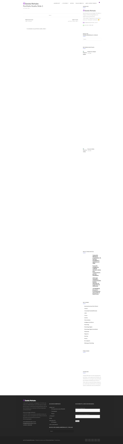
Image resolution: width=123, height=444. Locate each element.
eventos (86, 317)
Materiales (86, 331)
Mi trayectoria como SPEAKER (58, 409)
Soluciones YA (80, 3)
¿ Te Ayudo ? (65, 3)
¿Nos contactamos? (91, 3)
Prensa (85, 338)
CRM (85, 313)
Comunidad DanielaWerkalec (90, 310)
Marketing (86, 324)
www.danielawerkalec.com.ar (29, 421)
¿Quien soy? (57, 3)
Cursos (85, 315)
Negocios (86, 333)
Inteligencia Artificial (89, 322)
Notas (72, 3)
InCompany (53, 422)
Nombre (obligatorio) (80, 408)
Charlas (86, 308)
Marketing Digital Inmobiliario (91, 329)
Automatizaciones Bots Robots (91, 306)
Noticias (86, 336)
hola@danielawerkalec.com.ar (91, 22)
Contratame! (54, 411)
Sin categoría (87, 340)
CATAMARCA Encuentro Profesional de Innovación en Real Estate (96, 291)
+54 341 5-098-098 (88, 25)
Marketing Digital (88, 327)
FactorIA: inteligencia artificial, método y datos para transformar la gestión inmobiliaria (97, 270)
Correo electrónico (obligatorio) (82, 414)
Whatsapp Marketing (89, 343)
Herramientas (87, 320)
